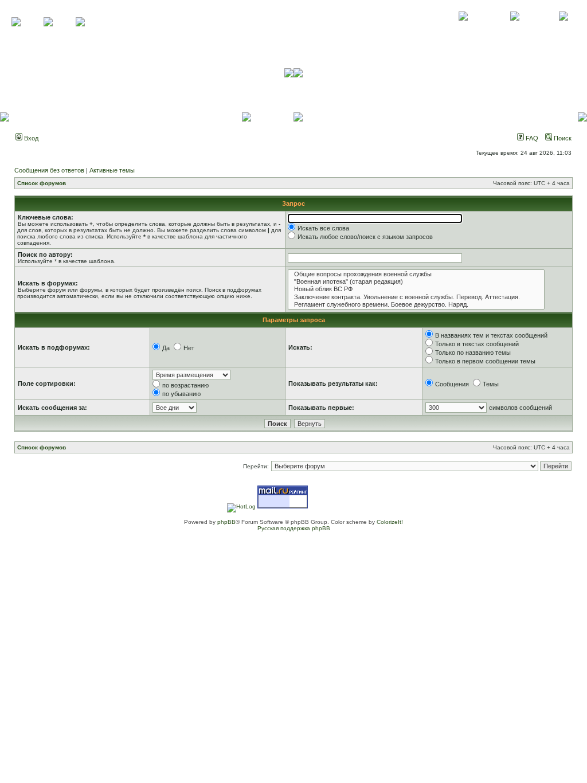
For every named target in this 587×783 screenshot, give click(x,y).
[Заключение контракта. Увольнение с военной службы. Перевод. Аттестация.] (416, 297)
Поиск (562, 138)
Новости (563, 28)
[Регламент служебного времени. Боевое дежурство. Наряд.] (416, 304)
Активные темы (112, 170)
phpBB (226, 522)
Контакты (514, 28)
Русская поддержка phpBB (293, 528)
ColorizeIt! (390, 522)
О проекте (463, 28)
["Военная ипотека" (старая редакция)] (416, 281)
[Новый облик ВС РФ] (416, 289)
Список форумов (41, 183)
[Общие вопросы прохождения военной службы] (416, 274)
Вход (30, 138)
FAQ (531, 138)
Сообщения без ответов (49, 170)
